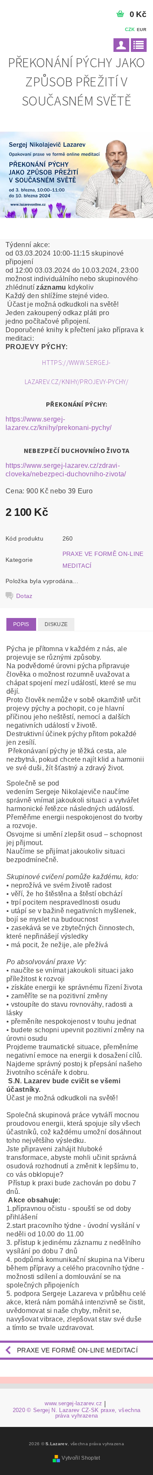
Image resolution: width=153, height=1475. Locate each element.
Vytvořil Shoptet (81, 1458)
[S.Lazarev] (38, 11)
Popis (21, 624)
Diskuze (56, 624)
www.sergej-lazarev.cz (73, 1404)
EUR (141, 29)
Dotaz (24, 595)
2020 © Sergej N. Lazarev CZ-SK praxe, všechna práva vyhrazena (76, 1412)
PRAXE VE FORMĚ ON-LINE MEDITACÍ (77, 1350)
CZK (130, 29)
